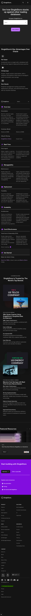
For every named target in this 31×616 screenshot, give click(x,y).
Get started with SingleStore (10, 489)
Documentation (7, 483)
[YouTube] (8, 580)
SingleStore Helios (6, 139)
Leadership (3, 562)
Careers (2, 565)
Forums (18, 529)
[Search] (23, 2)
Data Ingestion (4, 512)
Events (17, 532)
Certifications (19, 540)
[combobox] (15, 574)
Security (3, 510)
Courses (18, 543)
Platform (3, 507)
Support (3, 520)
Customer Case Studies (21, 510)
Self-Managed (4, 537)
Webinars (18, 535)
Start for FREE (5, 260)
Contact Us (3, 570)
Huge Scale (18, 515)
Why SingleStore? (20, 507)
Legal (2, 568)
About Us (3, 551)
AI (16, 512)
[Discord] (14, 580)
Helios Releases (4, 535)
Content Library (19, 526)
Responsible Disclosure (6, 597)
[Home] (6, 2)
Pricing (5, 486)
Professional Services (5, 518)
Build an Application (5, 529)
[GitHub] (11, 580)
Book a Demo (23, 260)
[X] (5, 580)
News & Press (4, 560)
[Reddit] (18, 580)
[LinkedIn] (2, 580)
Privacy (2, 588)
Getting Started (4, 526)
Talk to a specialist (16, 471)
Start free (4, 471)
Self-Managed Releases (6, 540)
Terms (2, 591)
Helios (2, 532)
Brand (2, 554)
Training (18, 537)
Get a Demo (15, 29)
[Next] (30, 429)
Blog (2, 557)
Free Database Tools (20, 545)
